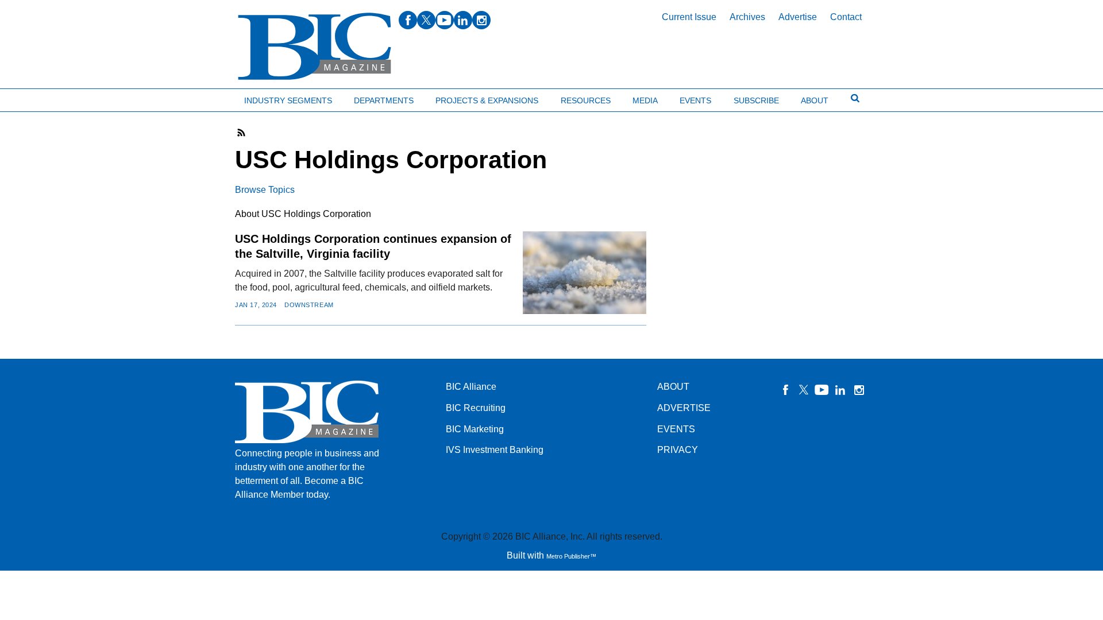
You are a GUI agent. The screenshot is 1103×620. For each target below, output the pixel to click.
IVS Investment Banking (494, 450)
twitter (426, 20)
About (814, 100)
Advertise (797, 17)
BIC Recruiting (476, 408)
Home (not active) (34, 97)
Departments (384, 100)
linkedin (463, 20)
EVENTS (676, 429)
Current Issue (689, 17)
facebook (408, 20)
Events (695, 100)
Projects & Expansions (486, 100)
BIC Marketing (475, 429)
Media (645, 100)
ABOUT (673, 387)
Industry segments (288, 100)
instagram (481, 20)
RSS (242, 133)
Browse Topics (265, 190)
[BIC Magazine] (315, 47)
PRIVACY (677, 450)
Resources (586, 100)
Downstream (309, 304)
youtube (444, 20)
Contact (846, 17)
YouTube (822, 390)
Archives (747, 17)
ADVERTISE (684, 408)
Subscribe (756, 100)
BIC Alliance (471, 387)
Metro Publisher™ (571, 556)
